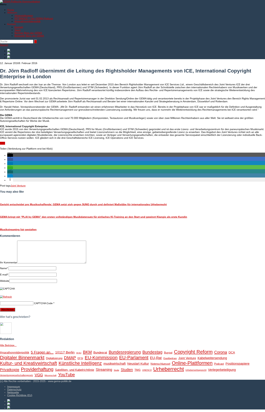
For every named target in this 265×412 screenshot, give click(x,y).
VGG (39, 375)
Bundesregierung (125, 352)
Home (10, 9)
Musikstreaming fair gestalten (18, 229)
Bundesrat (100, 352)
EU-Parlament (133, 357)
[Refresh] (6, 296)
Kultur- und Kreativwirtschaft (28, 363)
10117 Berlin (65, 352)
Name (4, 268)
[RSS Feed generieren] (136, 54)
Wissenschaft (50, 375)
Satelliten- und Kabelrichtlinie (74, 370)
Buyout (168, 352)
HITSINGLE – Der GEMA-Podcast (33, 18)
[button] (10, 155)
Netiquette (13, 392)
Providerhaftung (37, 369)
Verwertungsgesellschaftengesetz (16, 375)
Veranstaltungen (23, 15)
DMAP (70, 357)
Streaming (104, 370)
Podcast (219, 363)
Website (4, 280)
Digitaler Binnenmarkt (22, 357)
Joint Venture (18, 185)
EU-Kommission (101, 357)
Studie (116, 370)
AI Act (78, 353)
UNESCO (147, 370)
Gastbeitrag (170, 358)
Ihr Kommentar (8, 262)
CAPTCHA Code (43, 303)
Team (17, 30)
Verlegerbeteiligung (222, 370)
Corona (220, 352)
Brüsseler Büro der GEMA (29, 35)
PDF (2, 143)
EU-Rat (156, 358)
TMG (137, 369)
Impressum (13, 386)
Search (4, 44)
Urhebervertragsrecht (196, 370)
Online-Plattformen (192, 363)
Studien (127, 370)
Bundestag (152, 352)
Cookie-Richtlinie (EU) (19, 395)
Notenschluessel (160, 363)
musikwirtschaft (114, 363)
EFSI (80, 358)
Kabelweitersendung (212, 358)
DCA (232, 352)
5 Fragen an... (42, 352)
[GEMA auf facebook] (136, 50)
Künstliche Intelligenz (80, 363)
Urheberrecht (168, 369)
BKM (87, 352)
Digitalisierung (54, 358)
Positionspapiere (237, 363)
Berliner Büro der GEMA (28, 32)
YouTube (66, 374)
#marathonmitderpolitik (27, 21)
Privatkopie (9, 369)
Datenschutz (14, 389)
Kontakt (18, 27)
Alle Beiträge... (8, 345)
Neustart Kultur (138, 363)
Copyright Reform (193, 352)
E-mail (4, 274)
